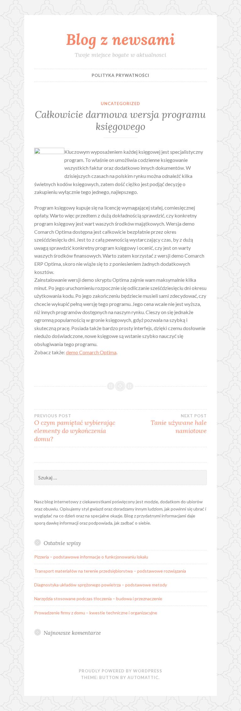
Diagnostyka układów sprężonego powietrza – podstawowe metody (100, 584)
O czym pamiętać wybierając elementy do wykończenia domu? (74, 428)
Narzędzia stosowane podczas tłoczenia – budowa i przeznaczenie (98, 598)
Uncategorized (120, 103)
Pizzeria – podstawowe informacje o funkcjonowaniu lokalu (91, 556)
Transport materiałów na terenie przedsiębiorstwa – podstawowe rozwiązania (110, 571)
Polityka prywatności (120, 75)
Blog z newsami (120, 39)
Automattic (142, 677)
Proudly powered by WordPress (120, 670)
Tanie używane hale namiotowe (179, 424)
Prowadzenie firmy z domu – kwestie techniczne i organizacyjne (95, 612)
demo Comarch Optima (91, 352)
